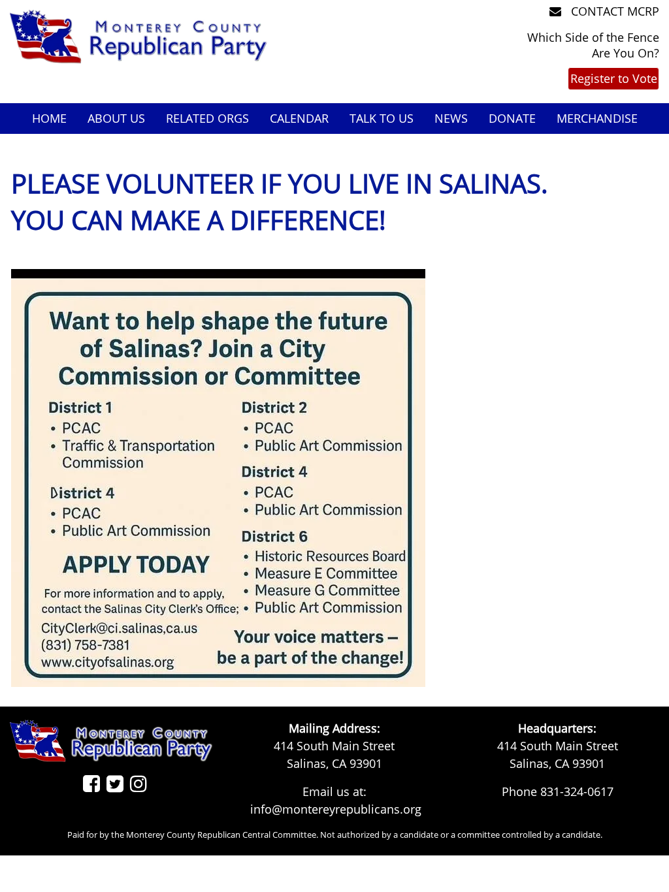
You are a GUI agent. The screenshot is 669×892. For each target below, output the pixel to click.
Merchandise (597, 118)
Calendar (299, 118)
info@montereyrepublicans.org (335, 809)
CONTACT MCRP (613, 11)
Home (49, 118)
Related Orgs (207, 118)
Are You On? (625, 53)
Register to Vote (613, 78)
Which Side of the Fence (593, 37)
